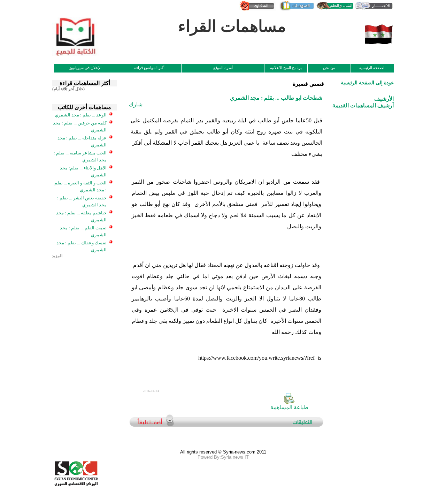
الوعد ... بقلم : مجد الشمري (81, 114)
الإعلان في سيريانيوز (85, 68)
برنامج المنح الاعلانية (286, 68)
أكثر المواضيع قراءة (149, 68)
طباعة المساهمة (289, 407)
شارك (136, 104)
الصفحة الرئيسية (372, 68)
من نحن (329, 68)
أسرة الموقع (223, 68)
